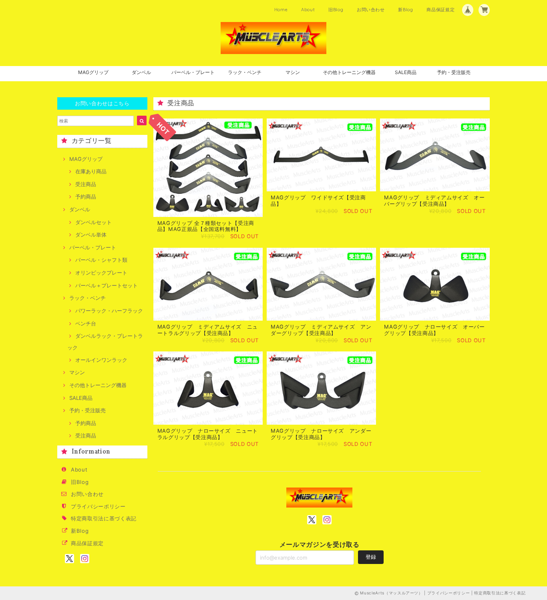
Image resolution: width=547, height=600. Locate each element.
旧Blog (335, 9)
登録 (371, 557)
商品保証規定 (440, 9)
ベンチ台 (85, 323)
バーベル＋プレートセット (106, 285)
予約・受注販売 (454, 72)
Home (281, 9)
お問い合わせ (371, 9)
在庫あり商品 (91, 171)
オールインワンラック (101, 360)
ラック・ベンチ (244, 72)
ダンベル (141, 72)
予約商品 (85, 196)
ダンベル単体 (91, 234)
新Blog (405, 9)
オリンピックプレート (101, 272)
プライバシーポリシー (98, 506)
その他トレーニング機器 (349, 72)
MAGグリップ (93, 72)
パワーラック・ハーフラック (109, 310)
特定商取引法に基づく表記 (104, 518)
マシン (293, 72)
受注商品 (85, 184)
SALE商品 (405, 72)
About (308, 9)
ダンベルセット (93, 222)
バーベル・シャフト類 (101, 260)
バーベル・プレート (193, 72)
